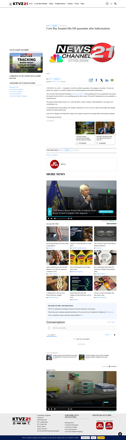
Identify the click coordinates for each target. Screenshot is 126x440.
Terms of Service (42, 428)
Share (82, 3)
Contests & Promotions (16, 89)
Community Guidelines (44, 415)
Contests (70, 3)
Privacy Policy (41, 426)
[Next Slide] (115, 134)
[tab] (51, 334)
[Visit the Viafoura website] (112, 366)
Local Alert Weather (40, 3)
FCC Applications (42, 422)
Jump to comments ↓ (52, 155)
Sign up (113, 322)
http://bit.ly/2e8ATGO (78, 94)
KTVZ (50, 79)
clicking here (110, 312)
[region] (81, 344)
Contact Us (40, 417)
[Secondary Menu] (12, 3)
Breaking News (14, 87)
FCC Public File (42, 424)
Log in (109, 322)
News (31, 3)
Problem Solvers (60, 3)
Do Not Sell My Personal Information (48, 431)
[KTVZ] (20, 3)
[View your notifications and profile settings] (114, 335)
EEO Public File (42, 420)
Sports (51, 3)
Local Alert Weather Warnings (18, 96)
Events (77, 3)
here (81, 315)
